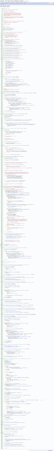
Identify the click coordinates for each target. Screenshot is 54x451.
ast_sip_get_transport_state (11, 164)
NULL (13, 285)
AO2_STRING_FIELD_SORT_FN (7, 57)
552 (1, 344)
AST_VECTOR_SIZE (10, 79)
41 (1, 33)
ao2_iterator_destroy (7, 414)
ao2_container (9, 188)
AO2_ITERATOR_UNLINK (21, 401)
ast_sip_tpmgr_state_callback (22, 344)
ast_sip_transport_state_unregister (10, 344)
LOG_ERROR (9, 120)
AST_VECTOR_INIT (10, 206)
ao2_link (8, 212)
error (8, 386)
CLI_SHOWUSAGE (10, 372)
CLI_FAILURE (11, 380)
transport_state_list (14, 234)
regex (7, 361)
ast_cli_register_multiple (8, 446)
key (9, 84)
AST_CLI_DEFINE (6, 422)
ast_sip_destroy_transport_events (10, 424)
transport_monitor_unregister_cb (11, 247)
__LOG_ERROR (13, 181)
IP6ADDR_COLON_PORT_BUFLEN (11, 95)
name (6, 62)
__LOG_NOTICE (12, 183)
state (7, 61)
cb (15, 36)
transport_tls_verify (10, 156)
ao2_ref (7, 110)
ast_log (7, 120)
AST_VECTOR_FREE (6, 83)
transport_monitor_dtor (10, 76)
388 (1, 244)
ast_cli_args (28, 358)
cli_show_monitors (10, 358)
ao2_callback (6, 274)
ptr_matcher (8, 261)
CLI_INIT (7, 366)
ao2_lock (5, 289)
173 (1, 113)
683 (1, 424)
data (6, 37)
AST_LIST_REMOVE (6, 346)
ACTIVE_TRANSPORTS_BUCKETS (9, 439)
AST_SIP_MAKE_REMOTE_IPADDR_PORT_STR (9, 97)
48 (1, 37)
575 (1, 358)
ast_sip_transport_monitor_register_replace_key (14, 312)
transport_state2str (21, 195)
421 (1, 264)
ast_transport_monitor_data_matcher (13, 265)
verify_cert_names (9, 145)
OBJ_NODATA (18, 274)
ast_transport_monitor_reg (9, 299)
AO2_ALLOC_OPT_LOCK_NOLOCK (20, 201)
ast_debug (9, 103)
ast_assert (7, 72)
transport (11, 42)
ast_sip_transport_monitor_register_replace (19, 308)
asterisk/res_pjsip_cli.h (10, 28)
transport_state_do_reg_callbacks (12, 216)
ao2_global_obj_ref (14, 191)
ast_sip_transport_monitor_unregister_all (11, 264)
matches (12, 254)
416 (1, 261)
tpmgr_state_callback (16, 50)
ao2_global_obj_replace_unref (8, 442)
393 (1, 247)
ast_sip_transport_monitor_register (18, 299)
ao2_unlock (5, 341)
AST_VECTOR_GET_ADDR (12, 81)
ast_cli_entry (17, 358)
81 (1, 57)
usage (7, 367)
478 (1, 299)
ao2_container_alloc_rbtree (14, 384)
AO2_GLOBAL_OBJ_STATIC (8, 48)
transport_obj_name (13, 85)
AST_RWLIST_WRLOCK (7, 351)
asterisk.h (7, 26)
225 (1, 145)
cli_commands (14, 446)
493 (1, 308)
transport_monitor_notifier (14, 101)
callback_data (9, 249)
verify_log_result (9, 113)
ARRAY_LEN (8, 118)
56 (1, 42)
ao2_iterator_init (9, 401)
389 (1, 245)
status (11, 118)
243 (1, 156)
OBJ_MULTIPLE (24, 98)
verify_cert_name (9, 128)
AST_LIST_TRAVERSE (8, 236)
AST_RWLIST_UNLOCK (8, 238)
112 (1, 76)
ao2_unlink (8, 100)
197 (1, 128)
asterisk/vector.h (9, 30)
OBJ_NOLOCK (26, 290)
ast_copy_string (9, 204)
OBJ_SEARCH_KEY (19, 98)
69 (1, 50)
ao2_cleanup (8, 332)
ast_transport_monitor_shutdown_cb (9, 36)
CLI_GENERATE (8, 369)
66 (1, 48)
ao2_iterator (8, 94)
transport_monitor (13, 57)
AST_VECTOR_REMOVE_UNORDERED (11, 255)
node (24, 236)
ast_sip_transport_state (12, 158)
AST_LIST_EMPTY (8, 234)
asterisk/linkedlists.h (9, 29)
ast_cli (7, 389)
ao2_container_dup (8, 392)
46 (1, 36)
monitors (18, 79)
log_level (15, 113)
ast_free (5, 85)
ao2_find (10, 98)
